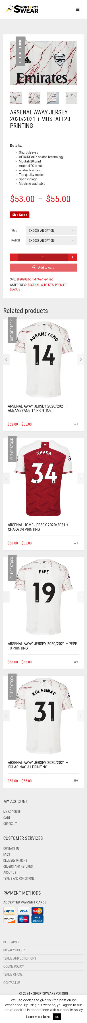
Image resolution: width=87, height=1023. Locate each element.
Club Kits (47, 307)
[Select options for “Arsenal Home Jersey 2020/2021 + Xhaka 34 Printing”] (76, 565)
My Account (11, 834)
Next (74, 69)
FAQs (6, 877)
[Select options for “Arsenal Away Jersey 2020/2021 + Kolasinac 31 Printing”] (76, 803)
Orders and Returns (18, 889)
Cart (6, 840)
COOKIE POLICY (13, 989)
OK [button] (57, 1017)
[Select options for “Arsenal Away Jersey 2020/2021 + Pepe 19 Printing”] (76, 684)
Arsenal (33, 307)
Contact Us (11, 871)
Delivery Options (15, 883)
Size (14, 252)
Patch (15, 262)
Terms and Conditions (19, 901)
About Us (9, 895)
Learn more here (38, 1017)
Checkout (10, 846)
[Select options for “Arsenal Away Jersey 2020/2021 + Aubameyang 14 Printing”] (76, 446)
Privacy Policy (14, 973)
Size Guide (19, 237)
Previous (12, 69)
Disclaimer (11, 964)
